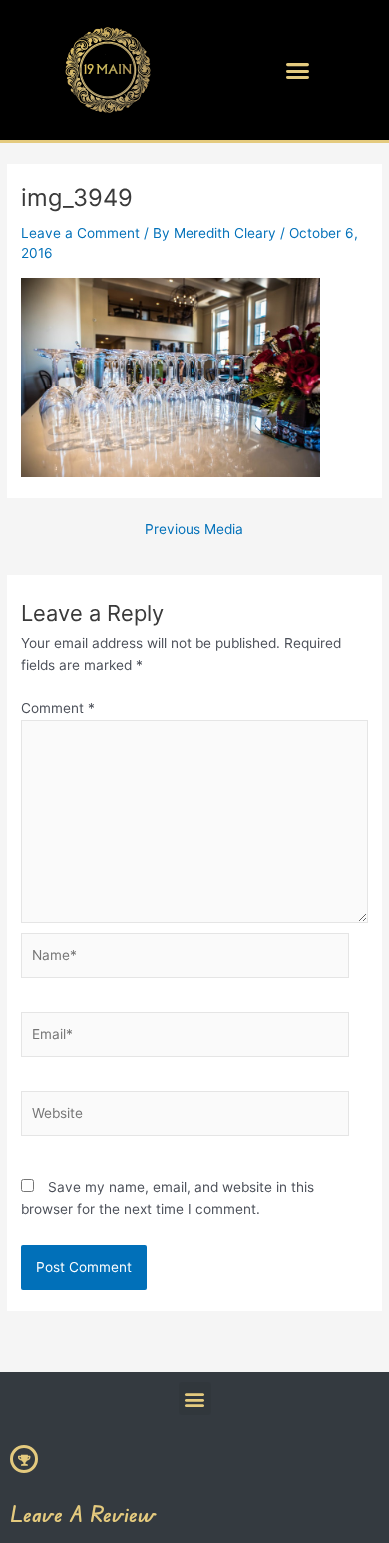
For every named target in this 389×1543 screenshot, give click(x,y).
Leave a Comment (80, 233)
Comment (58, 708)
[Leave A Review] (24, 1459)
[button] (298, 70)
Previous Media (194, 530)
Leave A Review (83, 1513)
